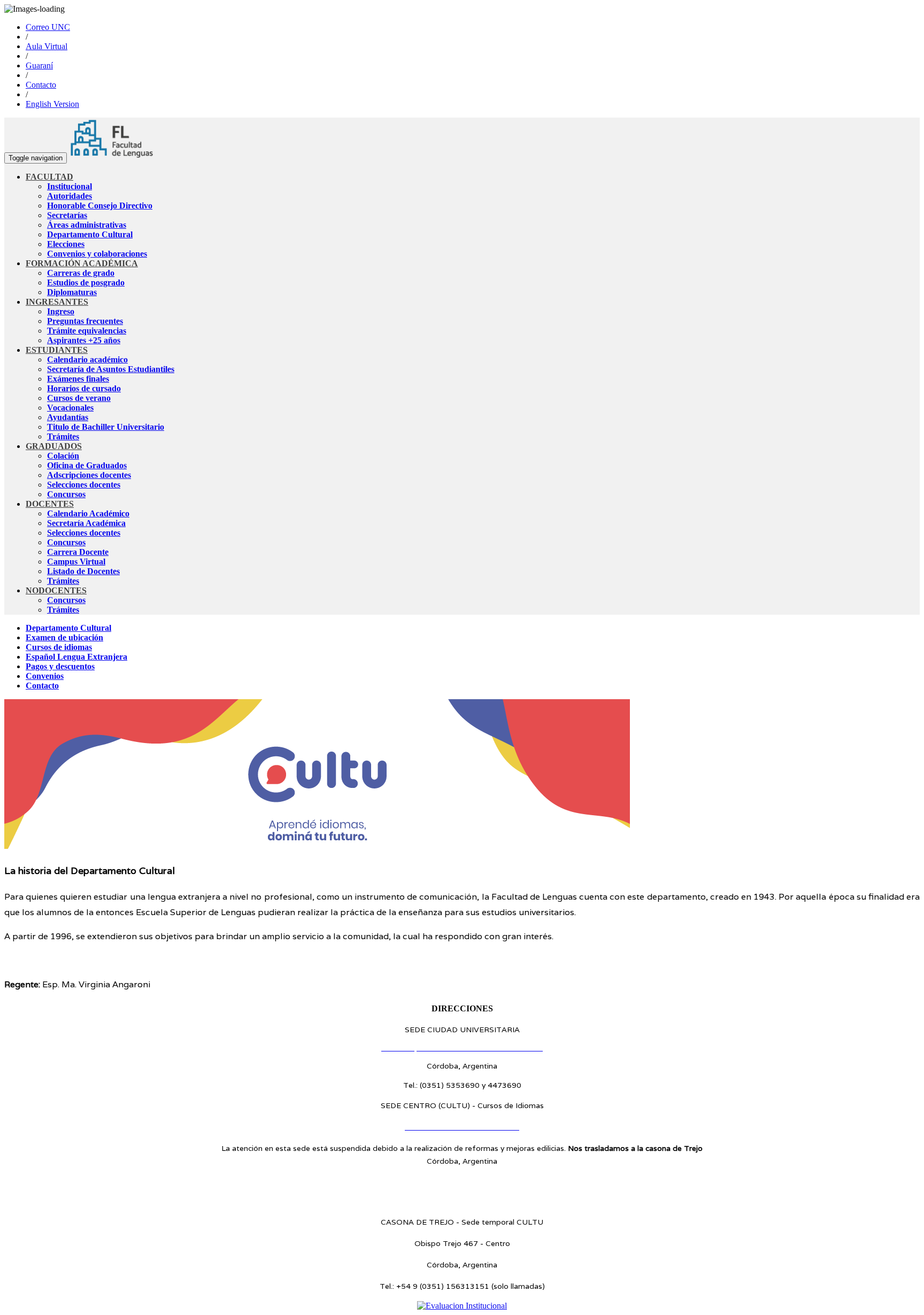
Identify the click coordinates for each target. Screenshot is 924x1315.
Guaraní (39, 65)
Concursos (66, 494)
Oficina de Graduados (87, 465)
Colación (63, 455)
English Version (52, 104)
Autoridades (69, 195)
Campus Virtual (76, 561)
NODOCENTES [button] (56, 590)
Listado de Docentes (83, 571)
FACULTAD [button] (49, 176)
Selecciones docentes (83, 484)
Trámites (63, 436)
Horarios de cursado (84, 388)
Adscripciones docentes (89, 474)
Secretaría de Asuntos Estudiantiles (110, 369)
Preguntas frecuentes (85, 321)
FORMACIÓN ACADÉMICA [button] (82, 263)
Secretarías (67, 215)
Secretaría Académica (86, 523)
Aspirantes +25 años (83, 340)
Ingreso (60, 311)
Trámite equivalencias (86, 330)
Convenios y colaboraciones (97, 253)
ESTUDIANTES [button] (57, 349)
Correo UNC (48, 27)
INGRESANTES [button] (57, 301)
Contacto (41, 84)
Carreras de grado (80, 272)
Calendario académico (87, 359)
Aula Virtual (46, 46)
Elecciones (65, 244)
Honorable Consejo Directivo (99, 205)
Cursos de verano (79, 398)
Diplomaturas (72, 292)
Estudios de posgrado (86, 282)
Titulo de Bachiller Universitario (105, 426)
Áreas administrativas (86, 224)
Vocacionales (70, 407)
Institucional (69, 186)
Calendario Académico (88, 513)
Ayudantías (67, 417)
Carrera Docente (78, 551)
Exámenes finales (78, 378)
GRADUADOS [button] (54, 446)
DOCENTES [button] (50, 503)
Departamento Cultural (90, 234)
